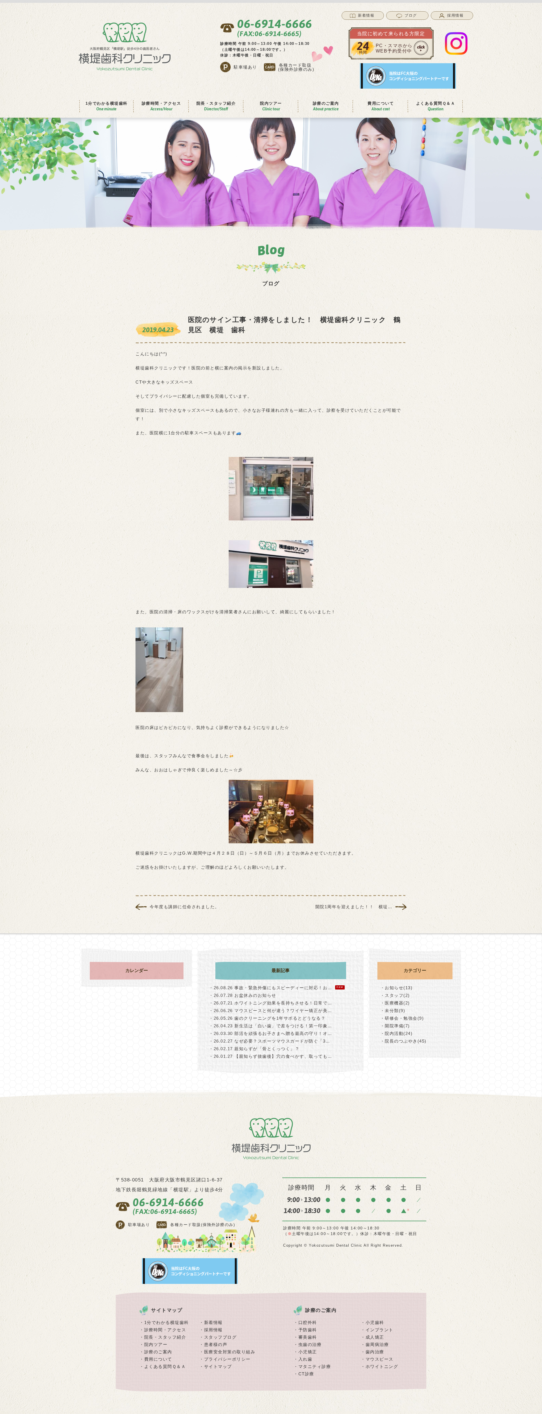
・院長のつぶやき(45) (403, 1041)
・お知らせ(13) (396, 987)
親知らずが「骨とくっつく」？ (254, 1048)
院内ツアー (155, 1344)
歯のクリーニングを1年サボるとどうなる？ (267, 1018)
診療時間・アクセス (165, 1330)
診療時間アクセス (161, 106)
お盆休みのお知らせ (242, 995)
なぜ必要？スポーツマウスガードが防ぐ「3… (269, 1041)
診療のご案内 (158, 1352)
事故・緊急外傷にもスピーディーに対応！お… (276, 987)
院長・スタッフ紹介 (165, 1337)
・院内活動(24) (396, 1033)
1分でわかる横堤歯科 (166, 1322)
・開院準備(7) (395, 1025)
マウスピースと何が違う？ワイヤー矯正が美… (270, 1010)
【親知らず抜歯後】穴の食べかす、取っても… (270, 1056)
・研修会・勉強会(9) (402, 1018)
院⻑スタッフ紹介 (216, 106)
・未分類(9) (392, 1010)
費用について (158, 1359)
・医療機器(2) (395, 1003)
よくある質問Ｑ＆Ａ (435, 106)
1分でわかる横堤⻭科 (107, 106)
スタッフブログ (220, 1337)
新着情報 (213, 1322)
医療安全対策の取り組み (229, 1352)
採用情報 (213, 1330)
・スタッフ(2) (395, 995)
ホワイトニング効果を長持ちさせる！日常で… (270, 1003)
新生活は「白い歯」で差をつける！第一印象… (270, 1025)
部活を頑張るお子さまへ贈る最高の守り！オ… (270, 1033)
